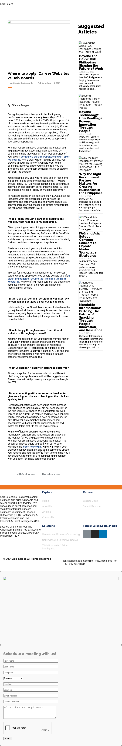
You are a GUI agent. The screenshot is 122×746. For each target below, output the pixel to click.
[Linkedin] (103, 534)
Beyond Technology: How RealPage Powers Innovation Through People (90, 121)
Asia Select (6, 4)
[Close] (116, 5)
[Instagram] (95, 534)
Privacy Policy (11, 561)
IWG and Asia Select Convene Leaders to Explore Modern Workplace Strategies (89, 244)
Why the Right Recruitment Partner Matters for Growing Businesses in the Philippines (91, 183)
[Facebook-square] (87, 534)
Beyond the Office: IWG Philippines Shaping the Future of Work (91, 62)
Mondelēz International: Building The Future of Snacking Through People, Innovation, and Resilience (90, 317)
